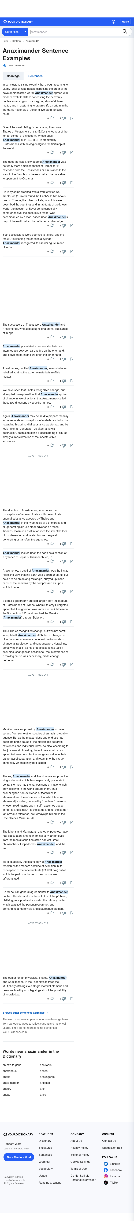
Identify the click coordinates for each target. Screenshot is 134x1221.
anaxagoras (47, 1077)
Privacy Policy (79, 1148)
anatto (6, 1077)
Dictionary (45, 1141)
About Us (76, 1141)
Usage (43, 1176)
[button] (113, 21)
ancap (6, 1095)
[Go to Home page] (18, 21)
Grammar (44, 1162)
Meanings (13, 76)
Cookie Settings (80, 1162)
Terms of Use (78, 1169)
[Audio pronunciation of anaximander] (5, 65)
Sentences (11, 32)
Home (5, 40)
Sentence (16, 40)
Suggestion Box (112, 1148)
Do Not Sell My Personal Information (83, 1178)
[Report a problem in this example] (72, 118)
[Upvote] (52, 118)
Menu (125, 21)
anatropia (46, 1065)
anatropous (10, 1071)
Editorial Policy (79, 1155)
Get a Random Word (19, 1157)
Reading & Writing (50, 1182)
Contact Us (109, 1141)
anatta (44, 1071)
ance (43, 1095)
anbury (7, 1089)
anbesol (45, 1083)
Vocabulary (46, 1169)
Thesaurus (45, 1148)
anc (42, 1089)
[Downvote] (64, 118)
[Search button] (126, 32)
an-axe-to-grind (12, 1065)
